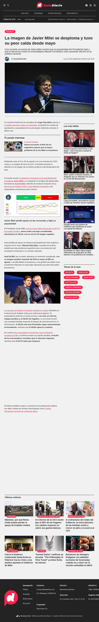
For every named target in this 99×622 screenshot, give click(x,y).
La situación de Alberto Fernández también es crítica (26, 310)
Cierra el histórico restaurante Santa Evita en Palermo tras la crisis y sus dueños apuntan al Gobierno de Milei (19, 560)
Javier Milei (18, 181)
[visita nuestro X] (91, 5)
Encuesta (69, 272)
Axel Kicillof (20, 184)
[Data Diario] (49, 5)
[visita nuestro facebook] (86, 5)
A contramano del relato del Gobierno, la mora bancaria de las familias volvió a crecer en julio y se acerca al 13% (80, 525)
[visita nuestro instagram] (95, 5)
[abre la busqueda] (8, 5)
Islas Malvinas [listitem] (25, 19)
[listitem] (58, 19)
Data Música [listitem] (72, 13)
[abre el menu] (4, 5)
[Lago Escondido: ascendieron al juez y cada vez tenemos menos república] (79, 190)
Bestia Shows (27, 599)
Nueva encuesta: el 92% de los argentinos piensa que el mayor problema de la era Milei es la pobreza (41, 147)
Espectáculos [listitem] (54, 13)
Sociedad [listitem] (38, 13)
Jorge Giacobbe (71, 277)
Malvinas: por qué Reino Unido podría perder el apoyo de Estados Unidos (17, 522)
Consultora (83, 272)
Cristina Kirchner (72, 292)
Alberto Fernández (73, 287)
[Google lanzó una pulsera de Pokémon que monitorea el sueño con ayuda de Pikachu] (79, 214)
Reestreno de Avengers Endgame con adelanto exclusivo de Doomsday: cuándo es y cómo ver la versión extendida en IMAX (79, 560)
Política (25, 589)
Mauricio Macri (31, 411)
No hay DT (26, 603)
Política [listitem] (25, 13)
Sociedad (26, 594)
